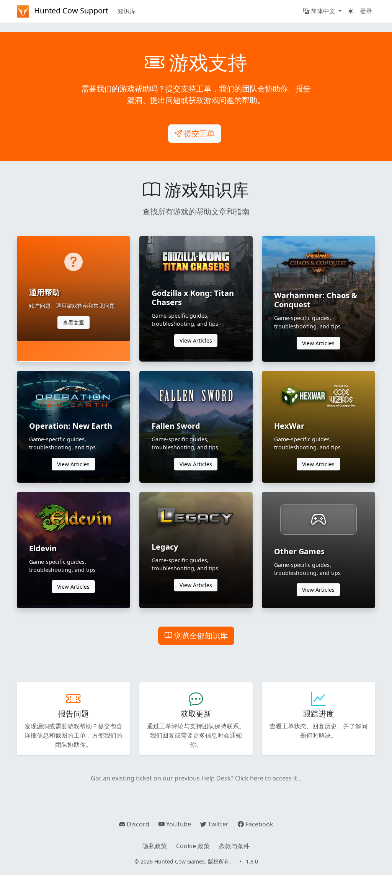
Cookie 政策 (193, 846)
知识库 (127, 11)
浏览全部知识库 (200, 635)
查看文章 (73, 322)
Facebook (258, 824)
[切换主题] (351, 11)
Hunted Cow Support (70, 10)
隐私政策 (154, 846)
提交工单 (198, 133)
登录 (366, 11)
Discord (137, 824)
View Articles (196, 340)
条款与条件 (234, 846)
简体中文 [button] (323, 11)
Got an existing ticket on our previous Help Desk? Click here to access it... (196, 778)
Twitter (217, 824)
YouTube (178, 824)
